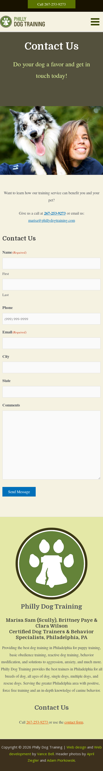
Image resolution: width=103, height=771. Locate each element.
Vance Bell (45, 753)
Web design (76, 747)
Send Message (19, 491)
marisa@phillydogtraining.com (51, 220)
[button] (51, 4)
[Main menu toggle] (95, 22)
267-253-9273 (37, 722)
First (5, 273)
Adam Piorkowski (61, 760)
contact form (73, 722)
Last (5, 294)
